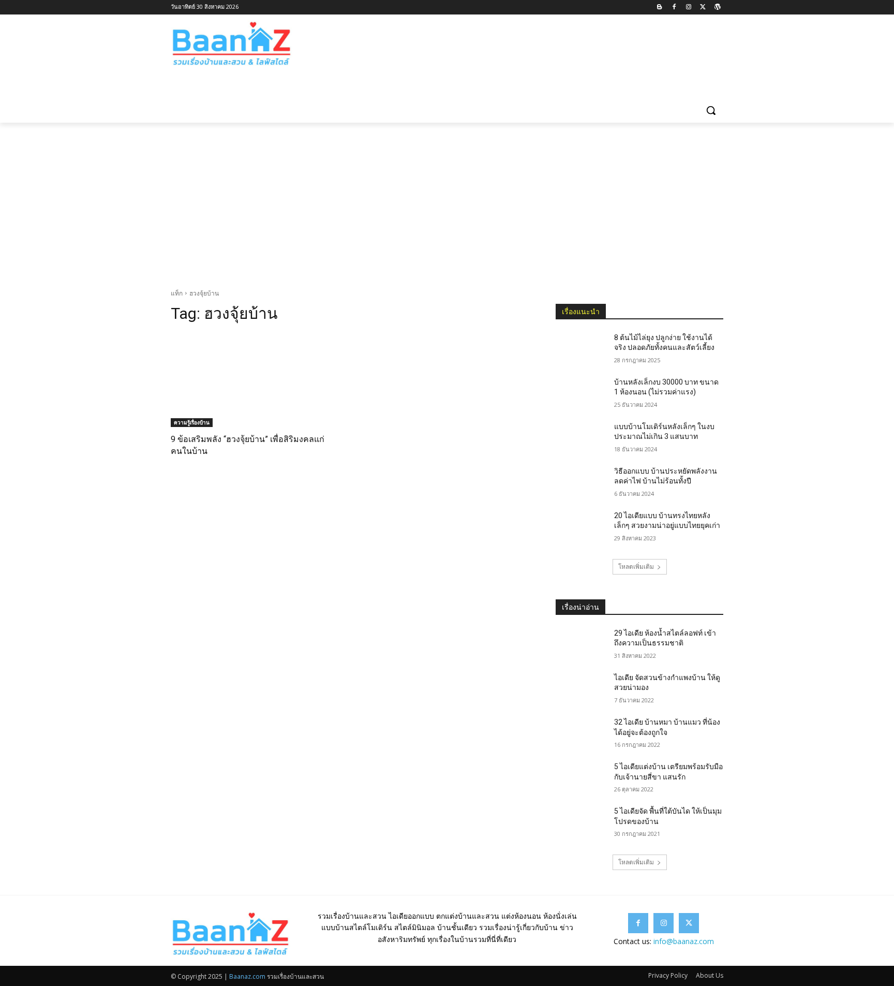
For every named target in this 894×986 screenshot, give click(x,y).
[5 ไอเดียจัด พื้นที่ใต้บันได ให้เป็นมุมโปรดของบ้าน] (581, 824)
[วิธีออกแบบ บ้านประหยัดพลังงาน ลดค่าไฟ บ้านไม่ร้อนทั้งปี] (581, 484)
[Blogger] (660, 7)
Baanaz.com (247, 976)
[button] (710, 110)
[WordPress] (717, 7)
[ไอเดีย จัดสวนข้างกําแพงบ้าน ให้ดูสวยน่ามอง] (581, 690)
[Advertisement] (447, 200)
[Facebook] (674, 7)
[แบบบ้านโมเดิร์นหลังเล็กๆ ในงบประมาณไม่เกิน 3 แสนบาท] (581, 439)
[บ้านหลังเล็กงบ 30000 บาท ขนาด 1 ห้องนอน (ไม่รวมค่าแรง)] (581, 395)
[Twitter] (703, 7)
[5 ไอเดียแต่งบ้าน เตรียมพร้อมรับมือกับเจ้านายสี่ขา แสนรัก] (581, 779)
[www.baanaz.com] (253, 44)
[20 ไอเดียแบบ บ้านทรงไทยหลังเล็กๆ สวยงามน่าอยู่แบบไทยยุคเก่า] (581, 528)
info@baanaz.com (683, 941)
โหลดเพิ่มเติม (636, 566)
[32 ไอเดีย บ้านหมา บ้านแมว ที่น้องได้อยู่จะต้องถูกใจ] (581, 735)
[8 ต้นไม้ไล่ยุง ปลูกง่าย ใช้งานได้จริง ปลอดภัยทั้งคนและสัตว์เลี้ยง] (581, 350)
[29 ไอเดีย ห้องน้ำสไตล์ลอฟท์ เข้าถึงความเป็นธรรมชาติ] (581, 646)
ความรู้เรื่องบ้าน (192, 422)
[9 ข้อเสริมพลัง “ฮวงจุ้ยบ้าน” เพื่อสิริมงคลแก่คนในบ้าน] (254, 380)
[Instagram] (689, 7)
